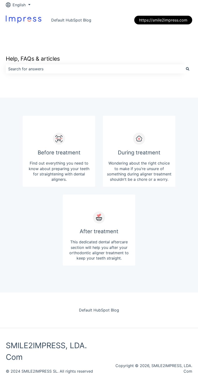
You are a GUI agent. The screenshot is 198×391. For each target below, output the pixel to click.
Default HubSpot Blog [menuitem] (99, 310)
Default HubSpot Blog (71, 20)
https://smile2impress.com (163, 20)
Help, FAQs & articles (33, 58)
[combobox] (94, 68)
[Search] (187, 68)
